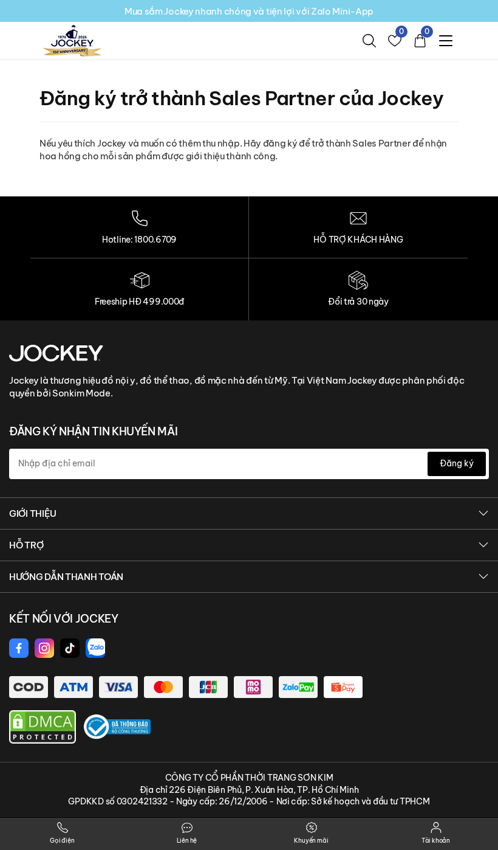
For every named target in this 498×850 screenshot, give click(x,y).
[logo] (72, 40)
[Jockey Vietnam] (56, 352)
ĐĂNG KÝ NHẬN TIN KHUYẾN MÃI (93, 431)
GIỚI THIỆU (32, 513)
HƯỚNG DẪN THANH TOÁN (66, 576)
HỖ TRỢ (26, 545)
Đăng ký (457, 463)
